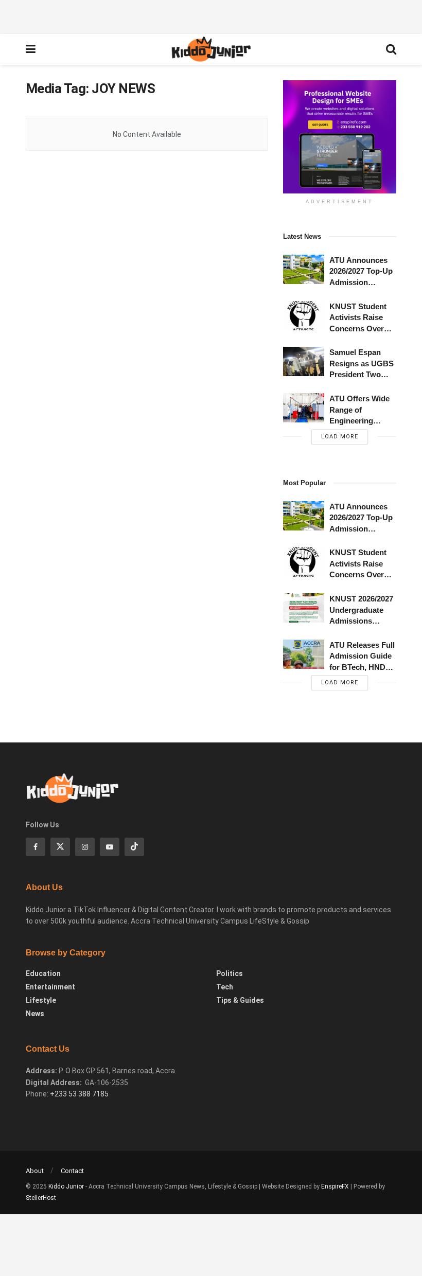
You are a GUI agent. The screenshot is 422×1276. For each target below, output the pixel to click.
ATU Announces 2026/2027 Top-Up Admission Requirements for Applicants (361, 282)
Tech (224, 987)
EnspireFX (335, 1186)
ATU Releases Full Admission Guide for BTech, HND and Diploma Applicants (362, 667)
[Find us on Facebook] (35, 847)
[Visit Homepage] (210, 49)
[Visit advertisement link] (339, 136)
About (35, 1171)
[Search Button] (391, 49)
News (35, 1013)
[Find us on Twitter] (60, 847)
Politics (229, 973)
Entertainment (50, 987)
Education (43, 973)
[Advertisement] (211, 15)
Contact (72, 1171)
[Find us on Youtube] (109, 847)
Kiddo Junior (66, 1186)
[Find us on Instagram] (85, 847)
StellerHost (41, 1197)
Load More (339, 436)
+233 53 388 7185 (79, 1094)
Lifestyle (41, 1000)
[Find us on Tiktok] (134, 847)
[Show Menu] (31, 49)
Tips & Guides (240, 1000)
